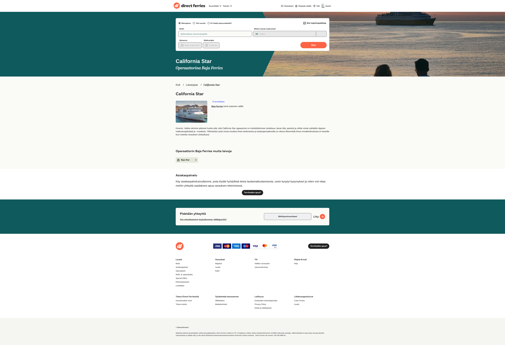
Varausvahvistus (261, 267)
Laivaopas (192, 84)
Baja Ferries (217, 106)
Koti (178, 84)
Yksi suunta (200, 23)
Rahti (217, 271)
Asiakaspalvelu (182, 267)
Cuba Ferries (299, 301)
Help (296, 263)
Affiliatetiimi (219, 301)
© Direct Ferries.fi (182, 327)
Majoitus (218, 263)
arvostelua (218, 102)
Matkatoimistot (221, 304)
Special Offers (181, 278)
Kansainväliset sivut (184, 301)
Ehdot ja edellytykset (263, 308)
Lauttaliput (180, 286)
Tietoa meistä (181, 304)
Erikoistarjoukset (182, 282)
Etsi (313, 45)
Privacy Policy (260, 304)
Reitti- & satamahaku (184, 274)
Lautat (217, 267)
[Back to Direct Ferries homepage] (189, 5)
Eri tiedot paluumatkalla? (221, 23)
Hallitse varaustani (262, 263)
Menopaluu (186, 23)
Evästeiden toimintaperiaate (266, 301)
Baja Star (185, 160)
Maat (178, 263)
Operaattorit (180, 271)
